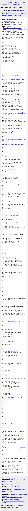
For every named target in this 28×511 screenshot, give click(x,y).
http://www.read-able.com (16, 79)
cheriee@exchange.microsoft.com (12, 28)
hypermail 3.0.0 (22, 505)
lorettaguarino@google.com (17, 29)
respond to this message (16, 494)
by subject (11, 499)
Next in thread (18, 15)
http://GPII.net (6, 63)
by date (23, 497)
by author (16, 499)
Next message (17, 13)
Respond (21, 10)
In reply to (10, 15)
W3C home (4, 2)
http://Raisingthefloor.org (10, 61)
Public (17, 2)
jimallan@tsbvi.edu (15, 24)
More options (5, 12)
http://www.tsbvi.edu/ (16, 466)
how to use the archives (12, 501)
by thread (4, 499)
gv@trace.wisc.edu (8, 21)
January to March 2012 (14, 4)
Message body (15, 10)
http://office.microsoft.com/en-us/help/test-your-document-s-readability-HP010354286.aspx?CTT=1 (12, 323)
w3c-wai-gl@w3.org (12, 31)
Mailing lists (11, 2)
